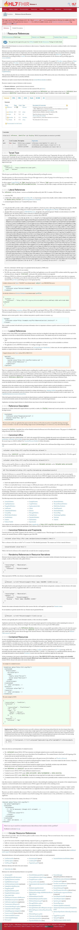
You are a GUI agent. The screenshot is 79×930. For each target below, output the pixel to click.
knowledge (19, 439)
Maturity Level (35, 37)
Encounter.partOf (33, 858)
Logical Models (15, 182)
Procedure (59, 61)
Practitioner (27, 653)
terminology (5, 439)
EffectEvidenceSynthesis (11, 515)
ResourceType (36, 115)
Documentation (24, 9)
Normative (36, 20)
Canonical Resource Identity (31, 441)
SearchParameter (58, 508)
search (23, 56)
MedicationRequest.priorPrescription (38, 898)
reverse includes (6, 58)
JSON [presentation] (25, 98)
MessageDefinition (33, 513)
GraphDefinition (6, 71)
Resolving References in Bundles (32, 199)
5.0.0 (29, 22)
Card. (20, 105)
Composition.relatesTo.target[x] (12, 908)
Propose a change (58, 926)
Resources (34, 9)
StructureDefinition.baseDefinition (61, 858)
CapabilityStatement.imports (11, 882)
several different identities (40, 80)
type (10, 114)
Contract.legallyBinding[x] (11, 917)
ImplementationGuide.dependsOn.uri (38, 884)
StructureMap (57, 513)
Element (24, 107)
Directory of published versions (60, 22)
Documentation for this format (14, 123)
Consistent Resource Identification (41, 347)
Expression (35, 141)
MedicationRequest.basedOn (36, 896)
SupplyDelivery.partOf (59, 915)
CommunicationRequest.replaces (12, 906)
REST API (58, 54)
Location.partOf (33, 860)
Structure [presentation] (6, 98)
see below (15, 279)
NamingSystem (33, 515)
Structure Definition (20, 293)
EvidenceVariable (9, 522)
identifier (11, 117)
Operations (58, 9)
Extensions (49, 9)
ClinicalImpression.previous (11, 899)
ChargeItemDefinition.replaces (12, 893)
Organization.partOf (34, 863)
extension (51, 110)
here (17, 829)
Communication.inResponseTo (12, 904)
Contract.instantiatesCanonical (12, 915)
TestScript (56, 517)
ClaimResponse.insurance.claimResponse (15, 897)
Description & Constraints (39, 105)
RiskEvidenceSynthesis (59, 506)
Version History (17, 926)
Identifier (25, 117)
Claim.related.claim (9, 895)
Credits (32, 926)
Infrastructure (45, 42)
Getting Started (13, 9)
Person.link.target (57, 875)
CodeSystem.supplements (11, 902)
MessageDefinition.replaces (36, 903)
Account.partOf (8, 875)
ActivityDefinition (9, 501)
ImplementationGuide (34, 506)
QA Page (63, 924)
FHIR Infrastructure (8, 37)
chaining (49, 390)
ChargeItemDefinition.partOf (12, 890)
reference (11, 112)
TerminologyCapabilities (60, 515)
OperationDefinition (34, 517)
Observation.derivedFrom (35, 918)
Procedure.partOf (57, 881)
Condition (39, 649)
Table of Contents (26, 926)
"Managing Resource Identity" (51, 209)
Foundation (10, 14)
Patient (74, 61)
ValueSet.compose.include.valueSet (62, 920)
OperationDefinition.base (35, 920)
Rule (10, 143)
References (6, 28)
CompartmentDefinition (10, 510)
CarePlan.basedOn (9, 858)
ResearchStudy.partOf (58, 888)
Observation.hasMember (35, 916)
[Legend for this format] (67, 105)
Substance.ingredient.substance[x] (61, 905)
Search (9, 926)
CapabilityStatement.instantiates (12, 879)
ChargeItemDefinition (10, 506)
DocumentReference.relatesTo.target (38, 877)
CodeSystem (8, 508)
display (10, 119)
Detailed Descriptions (17, 28)
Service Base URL (28, 198)
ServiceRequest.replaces (59, 898)
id (48, 110)
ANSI (31, 42)
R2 (16, 23)
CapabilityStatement (9, 504)
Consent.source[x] (9, 913)
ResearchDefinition (58, 501)
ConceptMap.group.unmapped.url (13, 911)
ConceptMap (8, 513)
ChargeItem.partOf (9, 888)
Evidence (7, 519)
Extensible (42, 115)
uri (23, 114)
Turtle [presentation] (31, 98)
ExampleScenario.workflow (36, 879)
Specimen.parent (57, 901)
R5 (8, 23)
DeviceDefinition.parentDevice (36, 875)
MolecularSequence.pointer (35, 914)
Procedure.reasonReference (60, 883)
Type (24, 105)
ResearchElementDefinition (60, 504)
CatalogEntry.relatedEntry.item (12, 886)
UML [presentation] (13, 98)
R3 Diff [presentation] (38, 98)
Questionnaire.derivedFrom (60, 885)
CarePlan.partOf (9, 863)
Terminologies (67, 9)
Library (31, 508)
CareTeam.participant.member (12, 884)
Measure (31, 510)
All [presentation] (43, 98)
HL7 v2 (58, 649)
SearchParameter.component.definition (62, 892)
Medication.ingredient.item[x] (36, 888)
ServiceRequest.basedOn (59, 896)
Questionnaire (32, 522)
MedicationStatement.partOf (36, 901)
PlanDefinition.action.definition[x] (61, 879)
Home (5, 9)
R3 (14, 23)
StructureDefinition (58, 510)
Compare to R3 (39, 926)
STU (42, 20)
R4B (10, 23)
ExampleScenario (33, 501)
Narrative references (61, 758)
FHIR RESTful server (30, 212)
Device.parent (8, 920)
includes (53, 390)
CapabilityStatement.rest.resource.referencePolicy (14, 394)
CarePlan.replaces (9, 860)
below (43, 88)
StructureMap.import (58, 903)
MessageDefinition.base (35, 905)
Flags (15, 105)
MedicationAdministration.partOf (37, 890)
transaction (19, 310)
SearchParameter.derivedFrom (60, 890)
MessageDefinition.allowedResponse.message (40, 907)
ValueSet (56, 519)
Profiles (42, 9)
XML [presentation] (19, 98)
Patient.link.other (9, 869)
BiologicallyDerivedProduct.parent (13, 877)
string (24, 112)
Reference (9, 107)
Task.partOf (56, 918)
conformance (11, 439)
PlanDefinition (32, 519)
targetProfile (35, 524)
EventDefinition (8, 517)
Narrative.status (58, 606)
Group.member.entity (34, 882)
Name (6, 105)
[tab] (7, 98)
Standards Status (58, 37)
